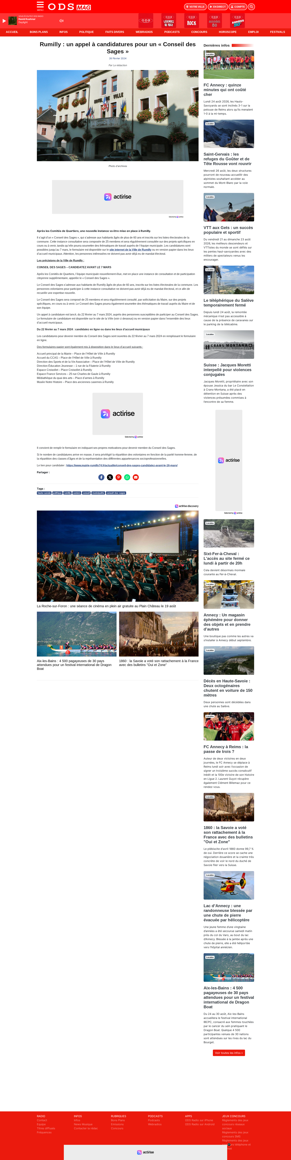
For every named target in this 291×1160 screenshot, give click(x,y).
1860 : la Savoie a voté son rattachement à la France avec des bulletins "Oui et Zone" (228, 834)
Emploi (253, 32)
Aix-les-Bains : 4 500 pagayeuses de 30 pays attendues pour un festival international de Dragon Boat (229, 997)
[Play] (5, 21)
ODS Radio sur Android (200, 1124)
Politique (86, 32)
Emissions (117, 1124)
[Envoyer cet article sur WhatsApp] (126, 479)
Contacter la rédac (86, 1128)
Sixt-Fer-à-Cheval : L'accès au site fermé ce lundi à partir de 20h (227, 558)
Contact (42, 1120)
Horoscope (228, 32)
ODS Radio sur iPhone (199, 1120)
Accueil (12, 32)
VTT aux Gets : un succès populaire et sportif (228, 230)
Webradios (144, 32)
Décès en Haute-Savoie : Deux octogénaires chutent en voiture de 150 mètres (228, 688)
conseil (86, 493)
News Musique (83, 1124)
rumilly (67, 493)
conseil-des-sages (116, 493)
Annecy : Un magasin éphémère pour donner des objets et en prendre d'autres (227, 622)
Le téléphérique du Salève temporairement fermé (229, 302)
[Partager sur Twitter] (109, 479)
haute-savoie (44, 493)
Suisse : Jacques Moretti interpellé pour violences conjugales (227, 370)
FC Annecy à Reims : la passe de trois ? (226, 749)
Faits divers (114, 32)
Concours (199, 32)
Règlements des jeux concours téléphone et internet (236, 1144)
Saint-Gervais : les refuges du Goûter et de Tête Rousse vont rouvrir (227, 159)
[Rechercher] (251, 6)
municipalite (98, 493)
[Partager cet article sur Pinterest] (118, 479)
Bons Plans (39, 32)
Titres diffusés (46, 1128)
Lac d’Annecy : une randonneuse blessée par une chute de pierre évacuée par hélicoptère (228, 912)
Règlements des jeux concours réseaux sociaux (235, 1124)
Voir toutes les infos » (229, 1053)
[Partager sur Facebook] (100, 479)
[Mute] (61, 20)
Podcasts (172, 32)
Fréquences (44, 1132)
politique (57, 493)
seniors (76, 493)
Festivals (277, 32)
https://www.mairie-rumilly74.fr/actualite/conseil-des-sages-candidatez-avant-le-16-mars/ (121, 465)
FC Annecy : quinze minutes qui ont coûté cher (225, 90)
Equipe (41, 1124)
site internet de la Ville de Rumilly (130, 249)
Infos (63, 32)
